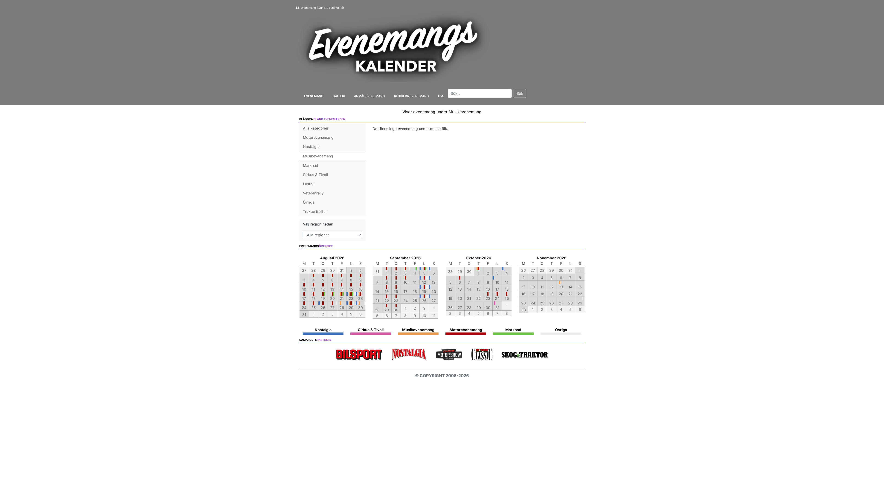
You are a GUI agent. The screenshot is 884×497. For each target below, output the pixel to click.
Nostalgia (311, 146)
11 (414, 282)
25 (313, 307)
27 (332, 307)
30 (360, 307)
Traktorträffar (315, 211)
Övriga (308, 202)
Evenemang (313, 96)
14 (377, 291)
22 (351, 298)
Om (440, 96)
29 (351, 307)
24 (304, 307)
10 (405, 282)
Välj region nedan (318, 224)
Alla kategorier (316, 128)
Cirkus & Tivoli (315, 174)
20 (433, 291)
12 (424, 282)
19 (424, 291)
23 (360, 298)
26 (323, 307)
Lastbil (308, 184)
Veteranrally (313, 193)
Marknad (310, 165)
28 (342, 307)
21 (377, 300)
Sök (520, 93)
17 (405, 291)
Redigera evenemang (411, 96)
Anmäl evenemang (369, 96)
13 (434, 282)
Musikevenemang (318, 156)
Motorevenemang (318, 137)
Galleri (339, 96)
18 (415, 291)
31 (304, 314)
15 (387, 291)
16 (396, 291)
